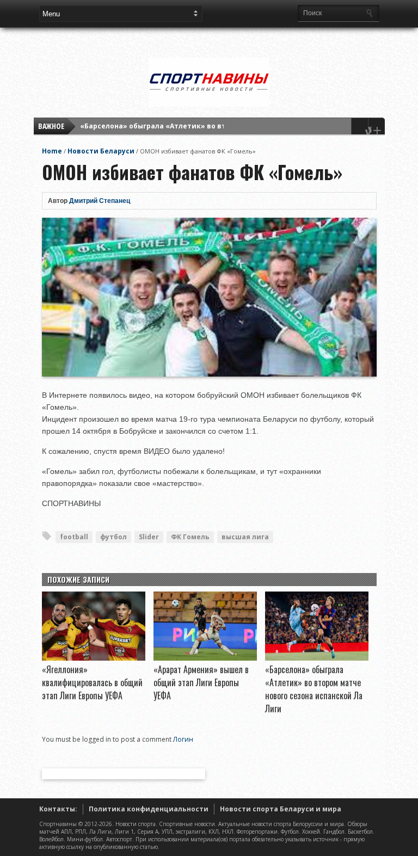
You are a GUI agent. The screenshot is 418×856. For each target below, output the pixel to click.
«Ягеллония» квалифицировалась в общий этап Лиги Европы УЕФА (92, 682)
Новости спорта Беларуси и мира (280, 809)
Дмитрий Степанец (99, 201)
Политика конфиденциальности (148, 809)
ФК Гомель (190, 536)
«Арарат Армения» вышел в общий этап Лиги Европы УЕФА (201, 682)
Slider (149, 536)
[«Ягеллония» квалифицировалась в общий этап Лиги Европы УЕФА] (93, 658)
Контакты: (58, 809)
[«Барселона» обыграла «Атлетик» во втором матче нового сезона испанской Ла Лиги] (316, 658)
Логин (183, 739)
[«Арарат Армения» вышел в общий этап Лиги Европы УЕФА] (205, 658)
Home (52, 151)
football (74, 536)
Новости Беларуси (100, 151)
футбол (113, 536)
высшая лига (245, 536)
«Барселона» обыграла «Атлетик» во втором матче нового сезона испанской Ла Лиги (313, 689)
